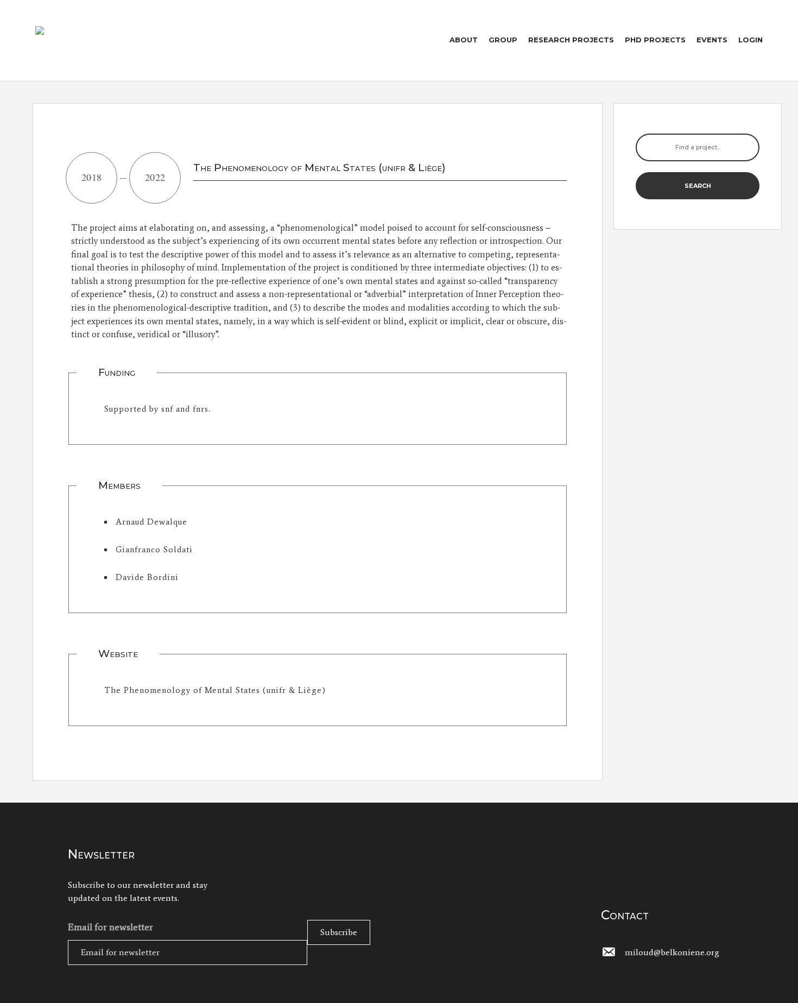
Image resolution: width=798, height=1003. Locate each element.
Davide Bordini (147, 577)
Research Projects (571, 39)
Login (750, 39)
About (463, 39)
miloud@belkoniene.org (672, 952)
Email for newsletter (110, 927)
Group (503, 39)
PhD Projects (655, 39)
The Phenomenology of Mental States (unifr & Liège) (215, 690)
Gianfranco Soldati (154, 549)
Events (711, 39)
